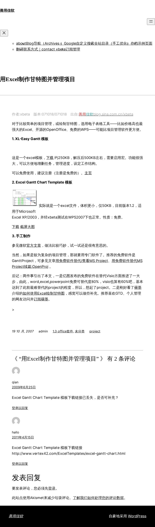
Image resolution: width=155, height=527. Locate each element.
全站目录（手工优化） (112, 43)
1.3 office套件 (63, 331)
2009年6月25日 (24, 387)
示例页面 (145, 43)
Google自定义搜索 (79, 43)
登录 (52, 488)
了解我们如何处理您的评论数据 (98, 498)
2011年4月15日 (23, 437)
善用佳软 (7, 10)
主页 (88, 173)
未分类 (80, 331)
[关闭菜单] (4, 33)
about (21, 43)
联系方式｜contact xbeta (44, 49)
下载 (49, 158)
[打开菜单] (151, 21)
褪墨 (137, 287)
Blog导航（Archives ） (45, 43)
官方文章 (33, 245)
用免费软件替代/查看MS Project (82, 261)
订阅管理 (73, 49)
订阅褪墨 (41, 299)
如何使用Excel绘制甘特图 (44, 293)
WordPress (137, 516)
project (94, 331)
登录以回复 (20, 408)
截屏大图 (27, 227)
